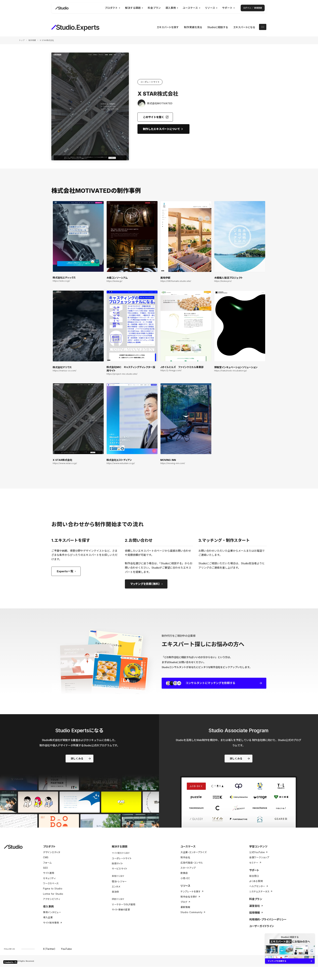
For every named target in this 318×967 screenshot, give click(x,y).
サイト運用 (48, 873)
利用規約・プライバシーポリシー (267, 919)
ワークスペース (51, 883)
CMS (46, 857)
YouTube (66, 948)
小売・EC (185, 878)
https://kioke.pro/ (223, 281)
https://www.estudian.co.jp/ (120, 463)
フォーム (47, 862)
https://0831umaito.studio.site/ (175, 281)
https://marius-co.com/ (64, 370)
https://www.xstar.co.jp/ (65, 463)
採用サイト (117, 863)
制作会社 (185, 857)
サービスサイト (119, 868)
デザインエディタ (51, 852)
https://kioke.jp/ (114, 281)
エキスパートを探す (168, 27)
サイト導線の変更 (121, 909)
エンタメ (116, 886)
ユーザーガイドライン (261, 926)
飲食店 (184, 873)
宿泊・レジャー (119, 881)
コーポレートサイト (122, 858)
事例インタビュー (52, 912)
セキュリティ (49, 878)
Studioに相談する (217, 27)
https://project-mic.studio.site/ (121, 374)
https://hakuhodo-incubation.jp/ (230, 370)
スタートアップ (188, 867)
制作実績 (32, 40)
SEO (45, 867)
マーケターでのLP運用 (123, 904)
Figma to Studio (52, 888)
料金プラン (255, 899)
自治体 (115, 891)
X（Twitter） (49, 948)
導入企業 (48, 917)
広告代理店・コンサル (192, 862)
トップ (22, 40)
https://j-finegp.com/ (171, 370)
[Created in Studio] (10, 962)
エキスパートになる (244, 27)
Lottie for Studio (53, 893)
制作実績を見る (193, 27)
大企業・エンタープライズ (194, 852)
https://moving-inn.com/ (172, 463)
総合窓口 (254, 875)
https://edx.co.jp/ (61, 281)
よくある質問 (256, 881)
